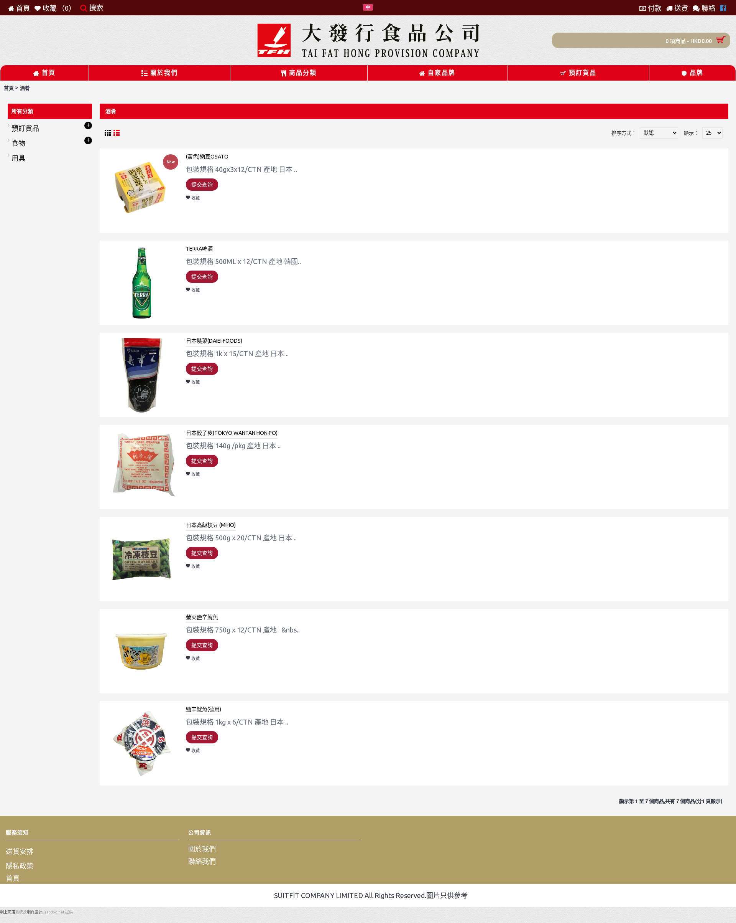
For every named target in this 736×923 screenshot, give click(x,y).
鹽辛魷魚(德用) (203, 709)
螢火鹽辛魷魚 (202, 617)
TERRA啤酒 (199, 249)
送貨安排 (19, 851)
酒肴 (25, 88)
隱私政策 (19, 866)
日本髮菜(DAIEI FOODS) (214, 341)
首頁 (9, 88)
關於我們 (202, 849)
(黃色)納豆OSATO (207, 157)
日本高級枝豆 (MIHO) (211, 525)
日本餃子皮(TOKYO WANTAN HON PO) (232, 433)
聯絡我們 (202, 861)
